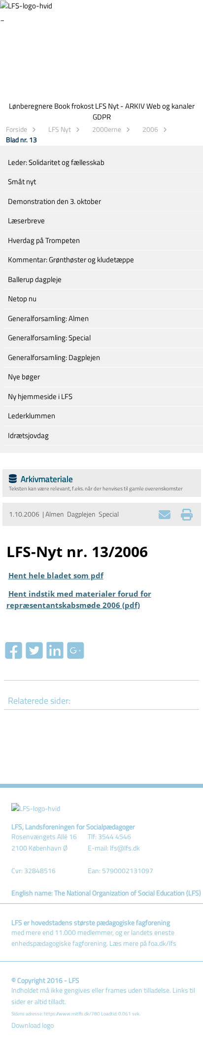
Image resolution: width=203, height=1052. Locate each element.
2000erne (106, 129)
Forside (16, 129)
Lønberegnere (31, 106)
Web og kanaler (170, 106)
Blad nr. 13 (21, 139)
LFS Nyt (59, 129)
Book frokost (74, 106)
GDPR (102, 116)
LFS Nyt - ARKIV (120, 106)
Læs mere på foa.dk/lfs (142, 943)
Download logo (32, 1025)
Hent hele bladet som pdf (55, 575)
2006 (150, 129)
